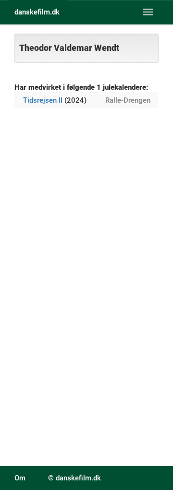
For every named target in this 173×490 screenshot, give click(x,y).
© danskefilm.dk (74, 478)
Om (19, 478)
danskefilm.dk (37, 12)
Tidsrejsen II (42, 100)
